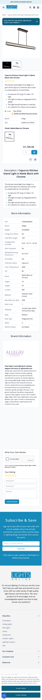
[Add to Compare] (35, 160)
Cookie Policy (32, 683)
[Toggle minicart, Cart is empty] (38, 7)
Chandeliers (6, 621)
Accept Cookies (21, 688)
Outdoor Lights (7, 638)
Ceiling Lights (7, 624)
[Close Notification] (37, 21)
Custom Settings (21, 695)
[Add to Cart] (34, 152)
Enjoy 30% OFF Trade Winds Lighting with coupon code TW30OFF (17, 21)
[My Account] (34, 7)
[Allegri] (21, 354)
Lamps (4, 631)
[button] (21, 616)
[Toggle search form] (30, 7)
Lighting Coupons (8, 642)
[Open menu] (3, 7)
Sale (3, 645)
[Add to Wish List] (31, 160)
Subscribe (21, 549)
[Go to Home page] (11, 7)
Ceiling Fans (6, 635)
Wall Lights (6, 628)
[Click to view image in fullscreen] (21, 39)
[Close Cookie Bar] (40, 676)
